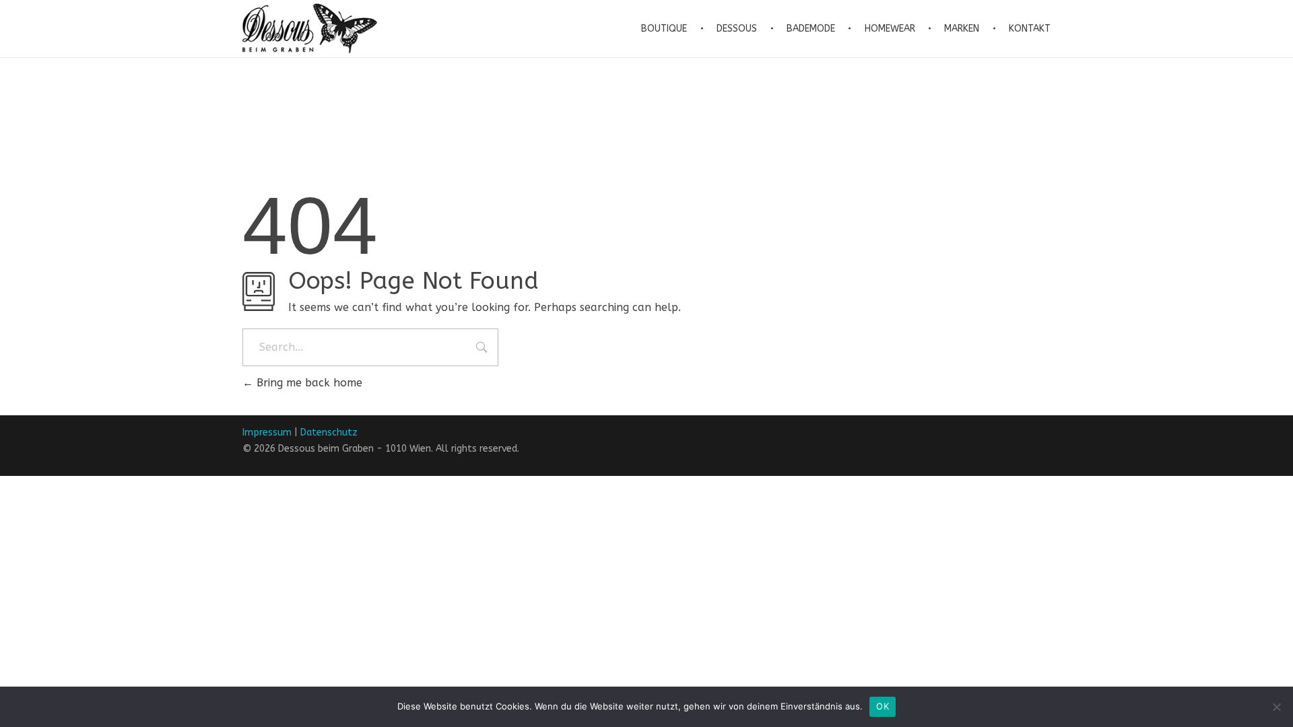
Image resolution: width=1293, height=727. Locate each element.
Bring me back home (307, 382)
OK (882, 706)
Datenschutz (329, 432)
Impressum (267, 432)
